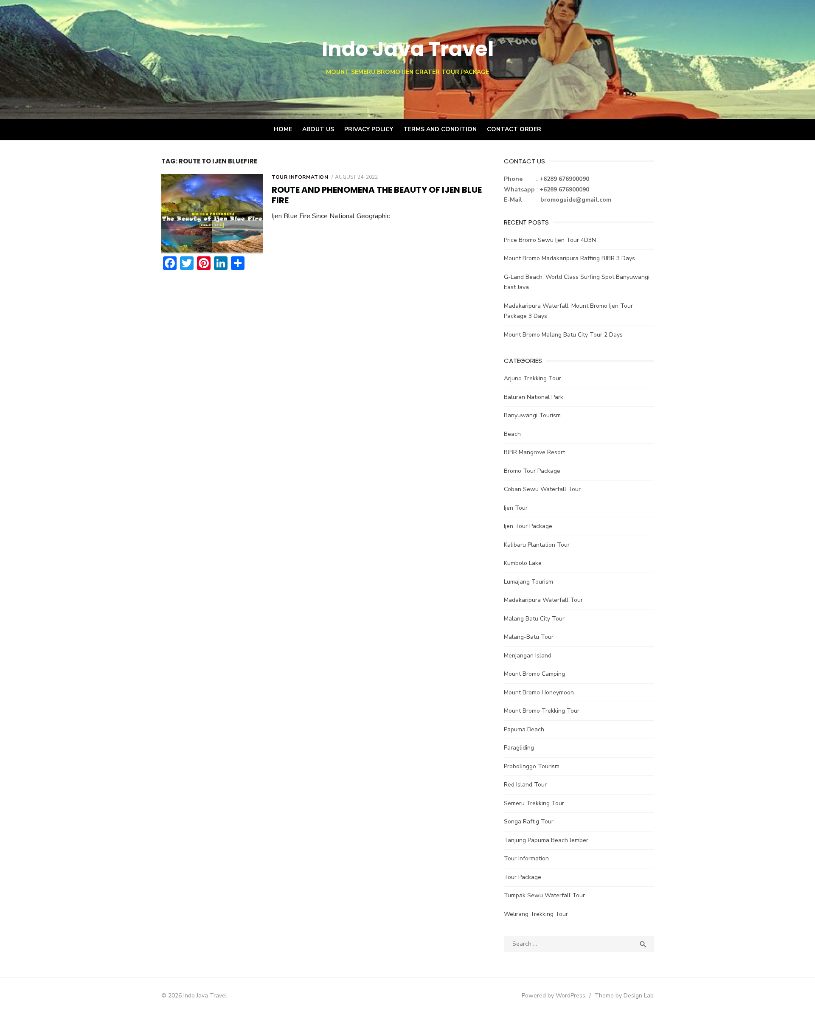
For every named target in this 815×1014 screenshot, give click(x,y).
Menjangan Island (527, 656)
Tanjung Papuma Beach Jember (546, 840)
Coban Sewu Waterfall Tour (542, 489)
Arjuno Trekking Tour (532, 378)
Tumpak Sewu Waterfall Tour (544, 895)
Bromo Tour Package (532, 471)
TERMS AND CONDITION (440, 129)
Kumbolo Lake (523, 563)
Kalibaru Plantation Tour (537, 545)
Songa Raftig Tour (529, 821)
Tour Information (300, 177)
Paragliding (519, 748)
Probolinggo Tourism (531, 766)
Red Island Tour (525, 785)
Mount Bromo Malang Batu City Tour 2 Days (563, 335)
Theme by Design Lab (624, 996)
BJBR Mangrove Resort (534, 452)
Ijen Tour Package (528, 526)
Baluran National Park (533, 397)
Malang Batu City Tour (534, 619)
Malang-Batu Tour (529, 637)
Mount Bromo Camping (534, 674)
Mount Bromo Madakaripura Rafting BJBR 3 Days (569, 258)
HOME (283, 129)
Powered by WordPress (553, 996)
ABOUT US (318, 129)
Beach (512, 434)
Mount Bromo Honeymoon (539, 692)
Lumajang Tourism (528, 582)
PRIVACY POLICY (368, 129)
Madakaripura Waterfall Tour (543, 600)
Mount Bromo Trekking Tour (541, 711)
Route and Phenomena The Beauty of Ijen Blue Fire (377, 195)
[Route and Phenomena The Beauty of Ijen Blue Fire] (212, 214)
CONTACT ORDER (514, 129)
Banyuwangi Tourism (532, 415)
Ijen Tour (516, 508)
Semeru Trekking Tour (534, 803)
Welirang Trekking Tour (536, 914)
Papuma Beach (524, 729)
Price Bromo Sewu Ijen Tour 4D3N (550, 240)
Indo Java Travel (408, 49)
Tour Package (522, 877)
